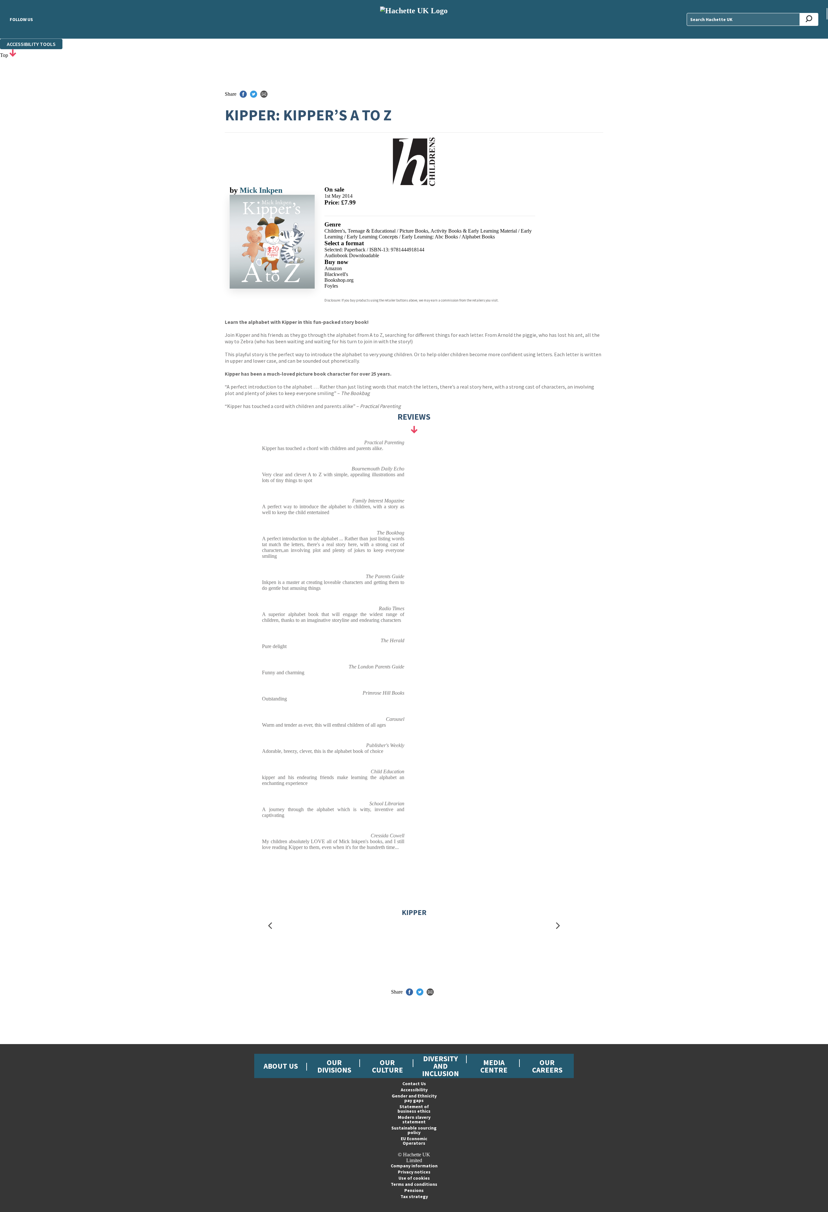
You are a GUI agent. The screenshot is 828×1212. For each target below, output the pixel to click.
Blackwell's (336, 274)
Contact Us (414, 1083)
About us (281, 1066)
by (235, 190)
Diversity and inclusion (440, 1066)
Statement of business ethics (414, 1109)
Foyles (331, 286)
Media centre (493, 1066)
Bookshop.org (339, 280)
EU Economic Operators (414, 1141)
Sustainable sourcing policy (414, 1130)
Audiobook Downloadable (351, 255)
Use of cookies (414, 1178)
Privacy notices (414, 1172)
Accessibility (414, 1090)
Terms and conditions (414, 1184)
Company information (414, 1166)
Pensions (414, 1190)
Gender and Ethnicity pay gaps (414, 1098)
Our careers (547, 1066)
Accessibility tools (31, 44)
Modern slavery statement (414, 1119)
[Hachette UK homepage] (414, 19)
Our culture (387, 1066)
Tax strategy (414, 1196)
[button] (270, 926)
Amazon (333, 268)
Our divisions (334, 1066)
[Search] (809, 19)
